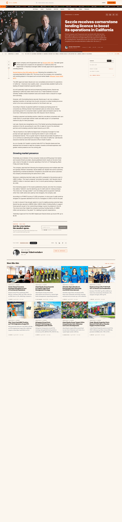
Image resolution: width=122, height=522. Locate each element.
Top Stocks (48, 9)
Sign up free (111, 2)
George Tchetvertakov (74, 46)
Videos (80, 9)
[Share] (8, 61)
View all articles (60, 250)
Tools (69, 9)
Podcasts (87, 9)
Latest (42, 9)
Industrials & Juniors (24, 242)
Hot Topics (35, 9)
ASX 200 (56, 9)
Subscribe (63, 227)
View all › (111, 68)
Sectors (62, 9)
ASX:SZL (34, 243)
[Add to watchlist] (113, 61)
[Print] (8, 64)
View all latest (109, 263)
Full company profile (95, 75)
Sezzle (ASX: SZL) (48, 62)
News (6, 53)
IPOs (75, 9)
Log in (103, 2)
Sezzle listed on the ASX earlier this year (25, 72)
